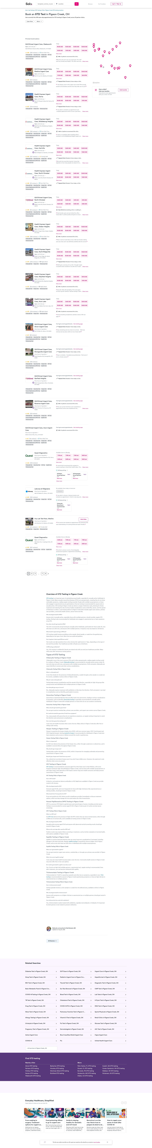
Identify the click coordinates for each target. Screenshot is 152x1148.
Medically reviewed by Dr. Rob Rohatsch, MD (64, 928)
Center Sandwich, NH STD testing (113, 1068)
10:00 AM (60, 47)
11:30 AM (76, 50)
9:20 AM (59, 121)
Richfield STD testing (57, 1073)
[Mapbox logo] (96, 83)
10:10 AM (76, 97)
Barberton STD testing (57, 1066)
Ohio (43, 10)
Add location (123, 90)
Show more (85, 61)
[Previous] (122, 1102)
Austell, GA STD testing (110, 1066)
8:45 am (76, 459)
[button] (109, 72)
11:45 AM (84, 50)
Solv (26, 10)
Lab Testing (31, 10)
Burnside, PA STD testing (86, 1071)
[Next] (125, 1102)
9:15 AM (84, 200)
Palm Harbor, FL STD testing (87, 1066)
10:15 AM (68, 47)
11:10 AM (84, 100)
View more (59, 53)
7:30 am (68, 455)
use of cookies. (97, 1142)
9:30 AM (76, 204)
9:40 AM (59, 97)
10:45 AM (84, 47)
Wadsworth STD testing (33, 1076)
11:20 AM (76, 125)
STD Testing (38, 10)
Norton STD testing (31, 1073)
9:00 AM (59, 148)
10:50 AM (68, 100)
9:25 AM (68, 204)
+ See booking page (78, 324)
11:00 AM (60, 50)
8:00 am (84, 455)
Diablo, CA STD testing (85, 1076)
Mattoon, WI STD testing (110, 1071)
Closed (60, 491)
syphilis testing (73, 841)
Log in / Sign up (116, 4)
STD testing (49, 598)
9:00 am (84, 459)
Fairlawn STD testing (32, 1068)
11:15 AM (68, 50)
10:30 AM (76, 47)
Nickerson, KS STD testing (111, 1073)
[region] (112, 60)
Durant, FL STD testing (85, 1068)
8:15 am (60, 459)
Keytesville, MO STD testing (87, 1073)
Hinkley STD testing (31, 1071)
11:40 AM (84, 125)
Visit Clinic (83, 519)
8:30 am (68, 459)
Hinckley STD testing (57, 1068)
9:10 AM (76, 200)
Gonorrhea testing (69, 699)
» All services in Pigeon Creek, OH (37, 1048)
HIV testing (49, 766)
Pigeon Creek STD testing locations (54, 10)
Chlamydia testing (69, 662)
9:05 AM (68, 200)
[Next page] (48, 573)
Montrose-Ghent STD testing (59, 1071)
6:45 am (59, 540)
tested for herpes (69, 733)
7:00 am (68, 540)
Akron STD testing (31, 1066)
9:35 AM (84, 204)
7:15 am (60, 455)
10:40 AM (60, 100)
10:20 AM (84, 97)
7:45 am (76, 455)
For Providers (102, 4)
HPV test (50, 816)
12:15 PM (84, 75)
